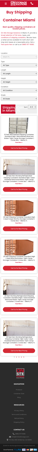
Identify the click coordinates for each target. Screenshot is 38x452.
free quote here (6, 44)
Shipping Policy (19, 422)
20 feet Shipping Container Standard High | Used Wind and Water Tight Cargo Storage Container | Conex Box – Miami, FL (19, 258)
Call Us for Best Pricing (19, 148)
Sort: (26, 107)
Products (19, 390)
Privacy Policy (19, 410)
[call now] (32, 3)
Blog (19, 397)
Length (3, 70)
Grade (3, 95)
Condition (4, 86)
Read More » (19, 142)
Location (4, 53)
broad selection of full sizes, (11, 35)
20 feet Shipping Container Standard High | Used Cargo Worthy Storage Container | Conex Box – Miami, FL (19, 219)
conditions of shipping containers (13, 37)
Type (3, 61)
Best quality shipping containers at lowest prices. (19, 28)
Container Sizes (19, 393)
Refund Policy (19, 418)
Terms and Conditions (19, 414)
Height (3, 78)
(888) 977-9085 (28, 44)
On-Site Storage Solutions (10, 33)
